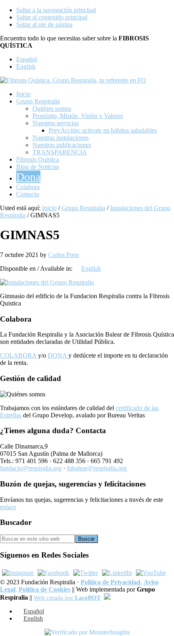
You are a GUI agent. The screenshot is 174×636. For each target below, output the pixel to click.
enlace (8, 506)
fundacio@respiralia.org (31, 468)
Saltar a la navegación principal (56, 9)
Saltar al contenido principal (51, 17)
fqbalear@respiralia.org (97, 468)
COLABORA (18, 355)
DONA (58, 355)
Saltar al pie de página (44, 24)
